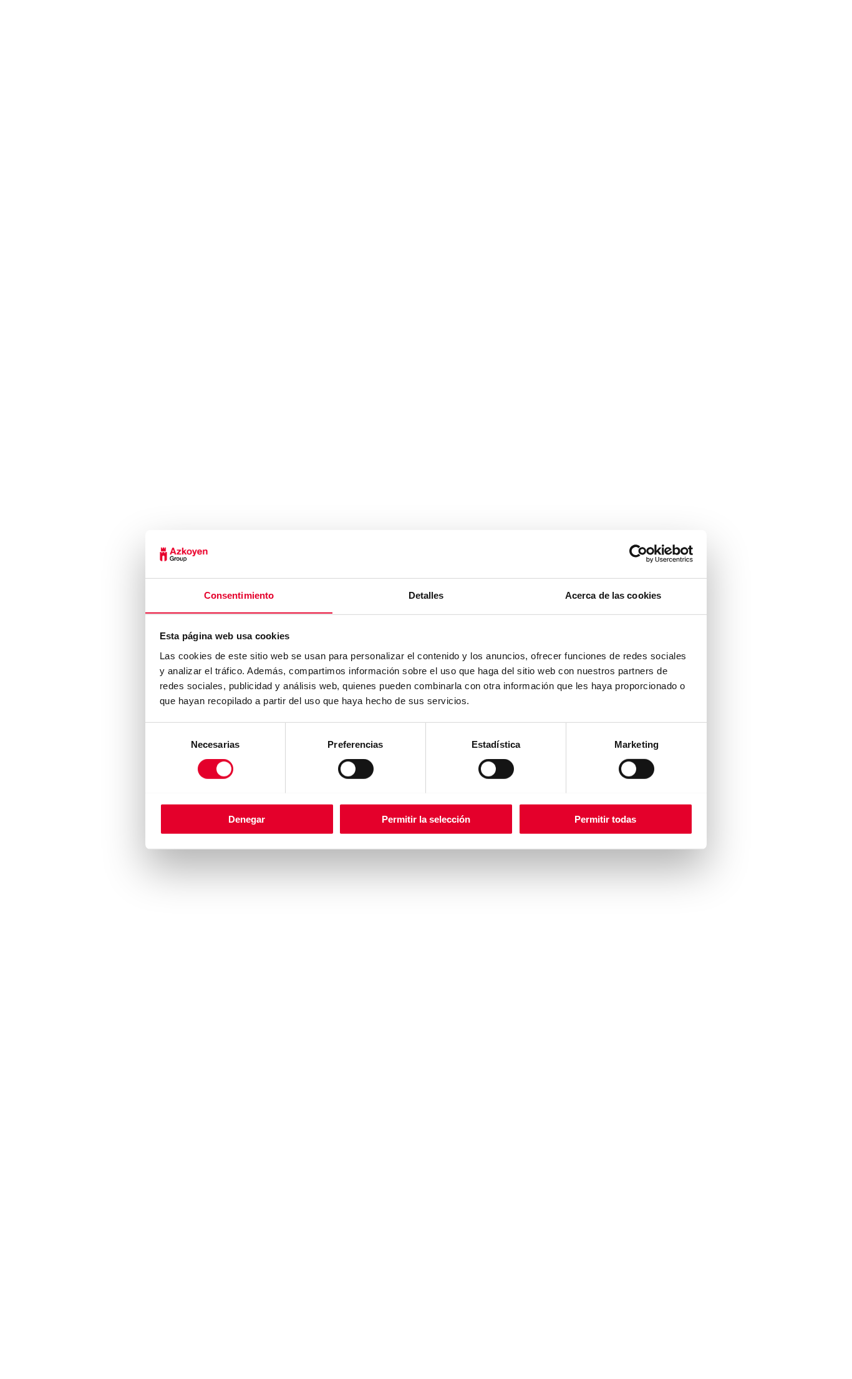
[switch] (356, 768)
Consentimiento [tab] (239, 594)
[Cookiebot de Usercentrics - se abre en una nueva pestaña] (638, 553)
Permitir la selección (426, 818)
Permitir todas (605, 818)
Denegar (246, 818)
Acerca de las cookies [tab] (613, 594)
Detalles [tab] (426, 594)
